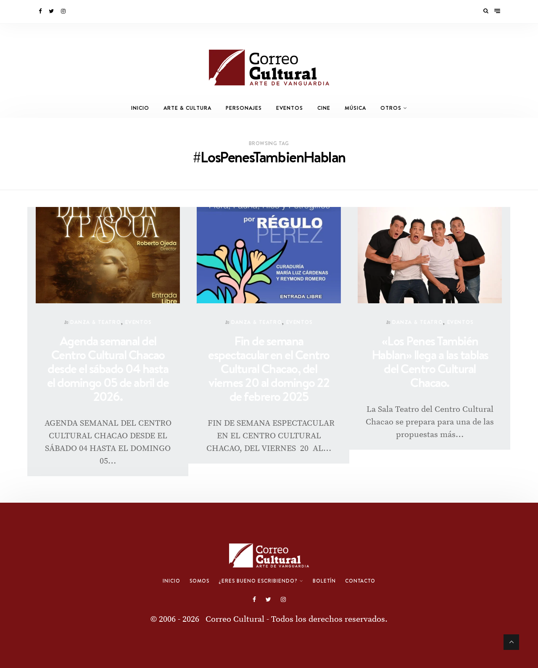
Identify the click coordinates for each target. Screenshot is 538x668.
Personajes (244, 107)
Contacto (360, 581)
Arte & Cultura (187, 107)
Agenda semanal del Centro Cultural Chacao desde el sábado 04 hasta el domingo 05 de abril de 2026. (108, 368)
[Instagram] (64, 11)
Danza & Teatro (95, 322)
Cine (323, 107)
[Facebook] (41, 11)
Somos (199, 581)
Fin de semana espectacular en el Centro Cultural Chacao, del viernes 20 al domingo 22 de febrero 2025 (269, 368)
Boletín (324, 581)
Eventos (289, 107)
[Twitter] (52, 11)
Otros (390, 107)
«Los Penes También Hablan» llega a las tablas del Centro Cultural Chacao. (430, 361)
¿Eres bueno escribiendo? (258, 581)
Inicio (140, 107)
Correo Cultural (235, 619)
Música (355, 107)
